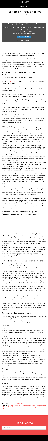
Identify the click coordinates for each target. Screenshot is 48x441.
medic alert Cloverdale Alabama (14, 407)
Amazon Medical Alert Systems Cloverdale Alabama (23, 405)
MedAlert (24, 2)
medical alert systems (12, 81)
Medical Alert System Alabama (17, 403)
